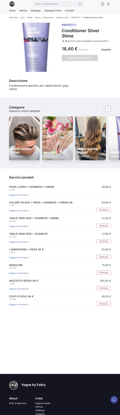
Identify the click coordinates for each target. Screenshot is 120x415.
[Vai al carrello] (102, 4)
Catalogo (35, 10)
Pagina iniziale (42, 403)
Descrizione (18, 81)
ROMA (29, 17)
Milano (38, 17)
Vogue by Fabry (62, 17)
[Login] (108, 4)
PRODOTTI (75, 17)
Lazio (22, 17)
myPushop (13, 17)
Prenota (103, 209)
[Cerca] (80, 4)
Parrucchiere (48, 17)
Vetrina (39, 406)
